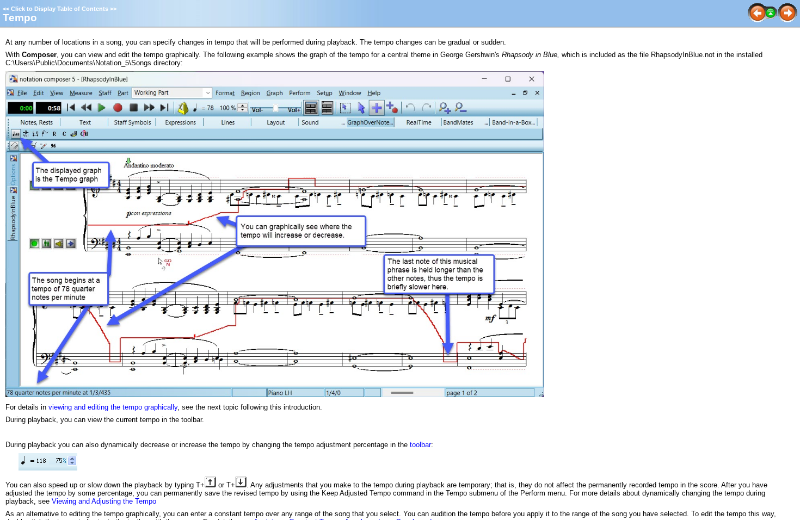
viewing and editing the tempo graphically (112, 407)
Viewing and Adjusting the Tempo (104, 501)
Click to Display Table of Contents (59, 8)
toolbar (420, 445)
